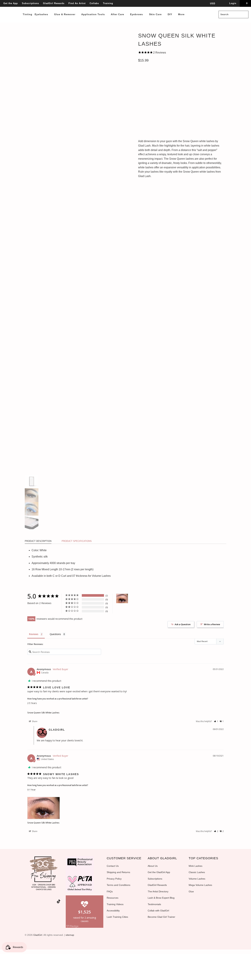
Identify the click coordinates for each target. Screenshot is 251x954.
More (181, 14)
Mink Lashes (195, 866)
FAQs (110, 891)
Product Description (38, 541)
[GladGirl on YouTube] (41, 902)
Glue (191, 891)
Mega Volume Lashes (200, 885)
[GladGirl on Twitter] (29, 902)
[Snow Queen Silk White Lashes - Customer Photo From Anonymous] (122, 598)
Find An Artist (77, 3)
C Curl (144, 74)
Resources (112, 897)
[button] (216, 721)
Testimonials (154, 904)
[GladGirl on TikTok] (58, 901)
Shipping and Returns (118, 872)
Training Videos (115, 904)
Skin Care (156, 14)
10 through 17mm (150, 105)
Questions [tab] (55, 634)
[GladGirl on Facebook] (35, 902)
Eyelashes (42, 14)
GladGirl (37, 935)
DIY (170, 14)
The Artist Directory (158, 891)
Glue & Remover (65, 14)
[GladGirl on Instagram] (53, 902)
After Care (118, 14)
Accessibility (113, 910)
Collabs (94, 3)
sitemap (70, 935)
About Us (153, 866)
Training (108, 3)
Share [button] (34, 721)
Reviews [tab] (33, 634)
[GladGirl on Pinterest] (47, 902)
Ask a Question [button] (183, 624)
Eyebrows (137, 14)
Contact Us (113, 866)
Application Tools (93, 14)
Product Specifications (77, 541)
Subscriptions (30, 3)
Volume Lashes (197, 878)
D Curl (157, 74)
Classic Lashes (197, 872)
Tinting (27, 14)
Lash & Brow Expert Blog (161, 897)
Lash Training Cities (117, 916)
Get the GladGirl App (159, 872)
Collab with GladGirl (158, 910)
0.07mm (144, 89)
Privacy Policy (114, 878)
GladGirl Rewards (53, 3)
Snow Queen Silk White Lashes (43, 712)
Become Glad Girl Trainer (161, 916)
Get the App (10, 3)
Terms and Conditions (118, 885)
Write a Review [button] (212, 624)
